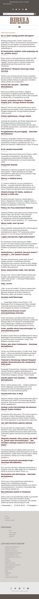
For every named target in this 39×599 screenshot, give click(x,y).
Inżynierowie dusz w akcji (12, 394)
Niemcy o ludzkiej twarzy (11, 178)
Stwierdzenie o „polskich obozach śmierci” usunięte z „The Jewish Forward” (19, 253)
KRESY (7, 559)
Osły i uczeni (6, 284)
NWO (6, 571)
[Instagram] (22, 9)
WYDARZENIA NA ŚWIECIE (13, 553)
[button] (19, 26)
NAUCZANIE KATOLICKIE (13, 565)
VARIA (7, 575)
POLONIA (8, 561)
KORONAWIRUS (10, 567)
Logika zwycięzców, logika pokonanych (18, 237)
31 (24, 505)
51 (28, 505)
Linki (10, 530)
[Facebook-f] (13, 9)
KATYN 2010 (8, 569)
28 (17, 505)
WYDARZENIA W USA (11, 555)
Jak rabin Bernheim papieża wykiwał (16, 423)
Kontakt (7, 518)
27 (15, 505)
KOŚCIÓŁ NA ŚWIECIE (12, 547)
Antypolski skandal (9, 165)
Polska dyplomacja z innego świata (16, 116)
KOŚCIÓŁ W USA (10, 549)
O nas (6, 516)
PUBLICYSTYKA (10, 563)
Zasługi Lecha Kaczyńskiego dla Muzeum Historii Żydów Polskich (18, 408)
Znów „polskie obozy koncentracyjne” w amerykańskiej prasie (18, 329)
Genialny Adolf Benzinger (12, 297)
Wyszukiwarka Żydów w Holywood (15, 492)
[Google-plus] (19, 588)
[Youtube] (26, 9)
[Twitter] (16, 9)
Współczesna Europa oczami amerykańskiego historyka (13, 312)
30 (22, 505)
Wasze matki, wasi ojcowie (12, 223)
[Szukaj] (35, 14)
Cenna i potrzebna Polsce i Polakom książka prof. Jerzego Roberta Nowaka (17, 101)
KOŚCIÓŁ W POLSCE (11, 551)
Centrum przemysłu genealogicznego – (17, 461)
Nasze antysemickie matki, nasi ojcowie (18, 270)
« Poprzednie (5, 505)
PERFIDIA (8, 573)
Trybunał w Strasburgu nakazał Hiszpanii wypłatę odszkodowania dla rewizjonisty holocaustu (18, 362)
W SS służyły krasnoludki (12, 149)
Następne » (33, 505)
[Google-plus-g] (19, 9)
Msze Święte (12, 532)
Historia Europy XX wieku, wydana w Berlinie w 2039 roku (16, 193)
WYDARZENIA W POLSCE (13, 557)
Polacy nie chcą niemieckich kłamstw (17, 208)
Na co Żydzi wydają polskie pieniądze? (17, 36)
